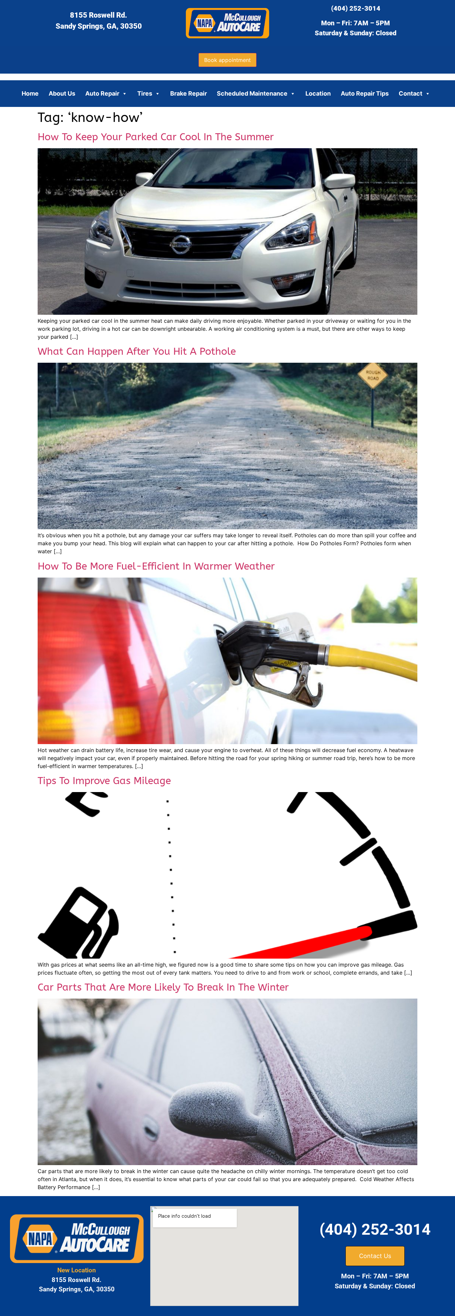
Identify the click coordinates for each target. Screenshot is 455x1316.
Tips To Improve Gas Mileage (104, 781)
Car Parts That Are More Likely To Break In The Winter (163, 987)
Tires (144, 93)
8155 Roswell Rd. (98, 15)
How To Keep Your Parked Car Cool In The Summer (156, 137)
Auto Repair (102, 93)
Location (318, 93)
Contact (410, 93)
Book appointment (227, 60)
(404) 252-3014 (355, 8)
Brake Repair (188, 93)
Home (30, 93)
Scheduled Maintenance (252, 93)
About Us (62, 93)
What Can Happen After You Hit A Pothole (137, 351)
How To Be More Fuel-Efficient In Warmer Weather (156, 566)
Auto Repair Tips (365, 93)
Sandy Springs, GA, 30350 (99, 26)
